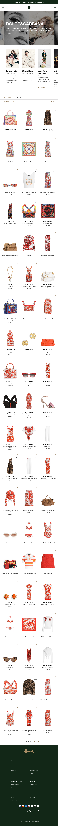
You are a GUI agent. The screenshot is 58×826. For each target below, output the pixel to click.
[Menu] (3, 7)
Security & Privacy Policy (38, 816)
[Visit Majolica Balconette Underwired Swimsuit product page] (10, 707)
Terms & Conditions (26, 816)
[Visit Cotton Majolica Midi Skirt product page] (48, 295)
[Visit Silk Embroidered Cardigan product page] (48, 613)
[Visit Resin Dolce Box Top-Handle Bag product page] (10, 359)
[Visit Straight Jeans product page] (48, 422)
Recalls (12, 797)
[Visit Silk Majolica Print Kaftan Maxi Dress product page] (29, 390)
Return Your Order (34, 770)
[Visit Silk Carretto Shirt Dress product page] (29, 107)
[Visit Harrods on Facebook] (27, 811)
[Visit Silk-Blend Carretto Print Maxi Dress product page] (10, 200)
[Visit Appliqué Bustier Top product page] (10, 390)
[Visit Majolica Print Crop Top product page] (29, 295)
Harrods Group (33, 784)
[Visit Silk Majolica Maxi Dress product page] (48, 707)
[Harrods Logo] (29, 751)
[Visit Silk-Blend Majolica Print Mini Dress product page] (10, 422)
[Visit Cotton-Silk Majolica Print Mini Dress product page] (48, 581)
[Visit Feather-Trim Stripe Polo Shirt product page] (29, 550)
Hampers (32, 773)
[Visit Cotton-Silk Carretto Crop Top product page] (29, 200)
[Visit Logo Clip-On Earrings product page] (10, 581)
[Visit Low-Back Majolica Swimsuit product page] (48, 519)
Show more (10, 33)
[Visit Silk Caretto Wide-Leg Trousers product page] (48, 169)
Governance (33, 797)
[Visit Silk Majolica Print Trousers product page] (48, 232)
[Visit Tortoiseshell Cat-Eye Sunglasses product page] (10, 644)
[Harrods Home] (29, 7)
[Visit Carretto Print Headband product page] (10, 169)
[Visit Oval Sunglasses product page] (10, 519)
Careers (32, 791)
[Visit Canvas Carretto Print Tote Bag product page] (10, 107)
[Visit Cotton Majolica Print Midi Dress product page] (29, 263)
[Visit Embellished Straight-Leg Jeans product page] (29, 455)
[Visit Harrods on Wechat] (38, 811)
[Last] (43, 741)
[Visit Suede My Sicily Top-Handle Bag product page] (10, 232)
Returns (31, 764)
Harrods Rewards (15, 784)
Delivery (31, 760)
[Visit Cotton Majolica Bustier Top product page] (10, 676)
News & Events (14, 770)
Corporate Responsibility (35, 787)
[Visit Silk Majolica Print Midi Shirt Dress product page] (29, 581)
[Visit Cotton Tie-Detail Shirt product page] (48, 644)
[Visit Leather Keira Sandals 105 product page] (48, 390)
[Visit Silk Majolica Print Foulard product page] (29, 613)
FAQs (12, 791)
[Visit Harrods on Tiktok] (33, 811)
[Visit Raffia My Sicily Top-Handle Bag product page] (10, 550)
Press (31, 794)
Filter (52, 101)
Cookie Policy (14, 800)
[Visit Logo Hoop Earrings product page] (29, 327)
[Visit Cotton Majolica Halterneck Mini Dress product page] (10, 327)
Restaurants (14, 767)
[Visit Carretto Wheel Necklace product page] (10, 263)
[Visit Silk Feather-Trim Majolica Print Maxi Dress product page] (29, 707)
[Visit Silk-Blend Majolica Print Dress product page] (48, 359)
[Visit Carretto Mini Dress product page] (10, 138)
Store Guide (14, 764)
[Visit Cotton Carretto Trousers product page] (48, 138)
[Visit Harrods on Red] (36, 811)
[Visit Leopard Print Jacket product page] (29, 676)
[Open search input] (6, 7)
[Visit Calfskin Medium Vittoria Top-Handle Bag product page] (10, 295)
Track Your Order (34, 767)
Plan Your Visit (14, 760)
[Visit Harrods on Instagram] (30, 811)
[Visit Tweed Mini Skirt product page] (48, 550)
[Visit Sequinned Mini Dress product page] (29, 644)
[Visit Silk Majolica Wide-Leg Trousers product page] (48, 676)
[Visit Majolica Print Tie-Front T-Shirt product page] (29, 422)
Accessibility (17, 816)
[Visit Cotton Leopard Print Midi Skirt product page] (48, 107)
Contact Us (13, 794)
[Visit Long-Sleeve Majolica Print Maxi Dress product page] (48, 455)
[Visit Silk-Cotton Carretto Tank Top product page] (29, 169)
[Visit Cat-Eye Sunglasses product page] (29, 359)
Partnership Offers (15, 787)
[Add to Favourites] (17, 107)
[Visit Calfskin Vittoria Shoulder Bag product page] (48, 487)
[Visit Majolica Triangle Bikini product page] (10, 613)
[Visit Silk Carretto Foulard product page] (29, 138)
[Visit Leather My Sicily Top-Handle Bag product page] (48, 263)
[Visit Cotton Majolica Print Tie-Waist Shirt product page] (10, 487)
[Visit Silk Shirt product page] (29, 232)
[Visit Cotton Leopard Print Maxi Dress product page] (10, 455)
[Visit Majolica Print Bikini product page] (29, 519)
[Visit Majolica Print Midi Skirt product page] (29, 487)
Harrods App (33, 776)
